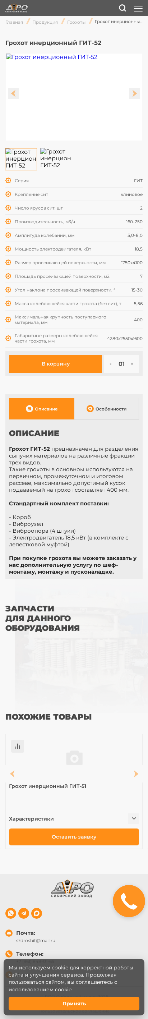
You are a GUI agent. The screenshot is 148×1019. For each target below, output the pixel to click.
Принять (74, 1003)
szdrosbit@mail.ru (35, 940)
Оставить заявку (74, 837)
